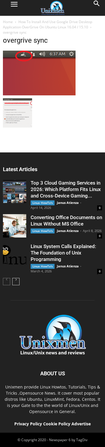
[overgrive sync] (39, 94)
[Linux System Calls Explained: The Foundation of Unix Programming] (14, 255)
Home (8, 21)
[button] (97, 8)
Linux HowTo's (42, 203)
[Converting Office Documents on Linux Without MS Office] (14, 226)
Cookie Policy (57, 424)
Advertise (81, 424)
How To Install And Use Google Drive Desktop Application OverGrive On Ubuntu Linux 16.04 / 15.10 (47, 24)
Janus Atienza (68, 202)
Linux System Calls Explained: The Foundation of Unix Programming (63, 252)
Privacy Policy (28, 424)
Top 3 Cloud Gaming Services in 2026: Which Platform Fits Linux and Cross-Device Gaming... (66, 189)
